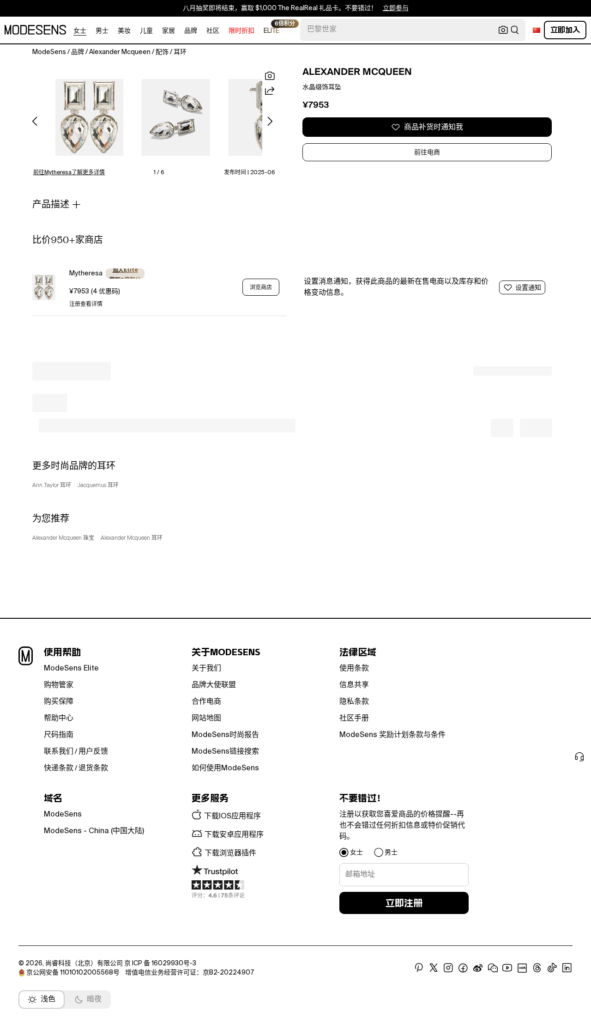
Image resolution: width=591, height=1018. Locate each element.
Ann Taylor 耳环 (51, 485)
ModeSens (63, 814)
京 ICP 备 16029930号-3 (160, 963)
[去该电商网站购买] (43, 287)
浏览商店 (261, 287)
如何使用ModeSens (225, 768)
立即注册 (404, 902)
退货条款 (93, 768)
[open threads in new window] (537, 968)
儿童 (146, 31)
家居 (168, 31)
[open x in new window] (433, 968)
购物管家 (58, 685)
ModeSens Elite (71, 668)
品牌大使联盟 (214, 685)
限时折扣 (241, 31)
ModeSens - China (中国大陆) (94, 831)
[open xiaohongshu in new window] (522, 968)
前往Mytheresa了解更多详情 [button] (69, 173)
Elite (271, 30)
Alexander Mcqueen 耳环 (132, 538)
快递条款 (58, 768)
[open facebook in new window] (463, 968)
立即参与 (396, 8)
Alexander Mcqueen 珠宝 (63, 538)
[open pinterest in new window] (418, 968)
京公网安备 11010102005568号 (73, 972)
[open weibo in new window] (477, 968)
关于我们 (206, 668)
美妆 (124, 31)
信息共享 (354, 685)
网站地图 (206, 718)
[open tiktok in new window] (552, 968)
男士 (102, 31)
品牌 (190, 31)
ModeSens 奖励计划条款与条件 (392, 735)
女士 (79, 31)
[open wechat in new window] (492, 968)
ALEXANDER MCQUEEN (357, 71)
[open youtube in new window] (507, 968)
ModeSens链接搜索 (225, 752)
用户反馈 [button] (93, 752)
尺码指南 (58, 735)
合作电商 (206, 702)
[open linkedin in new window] (567, 968)
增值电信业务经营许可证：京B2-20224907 (189, 972)
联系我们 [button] (58, 752)
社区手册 (354, 718)
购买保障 (58, 702)
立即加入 (565, 29)
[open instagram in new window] (448, 968)
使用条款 (354, 668)
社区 (212, 31)
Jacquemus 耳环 (98, 485)
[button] (89, 117)
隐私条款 (354, 702)
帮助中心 (58, 718)
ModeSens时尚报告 (225, 735)
